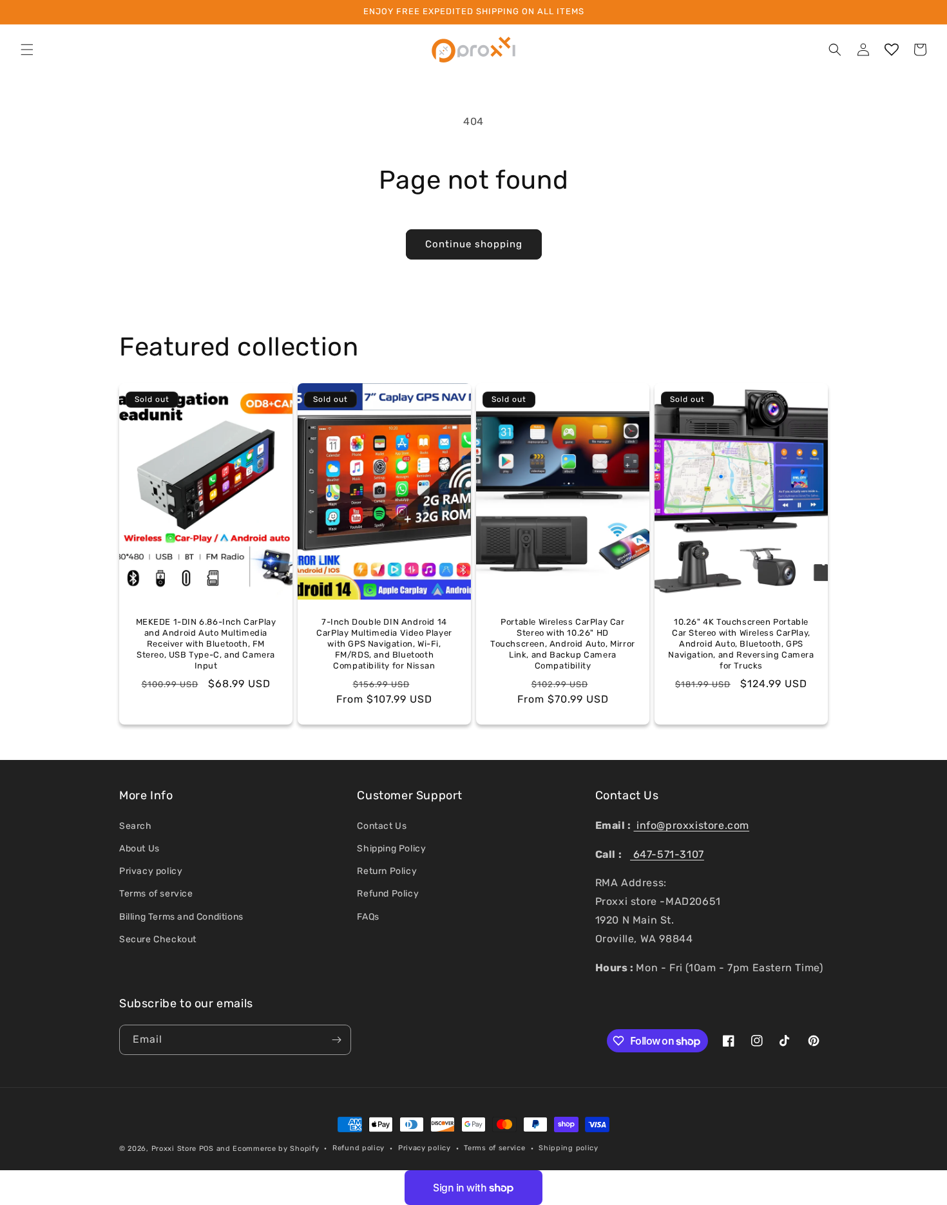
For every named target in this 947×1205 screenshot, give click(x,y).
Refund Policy (388, 893)
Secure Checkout (157, 939)
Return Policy (387, 871)
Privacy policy (150, 871)
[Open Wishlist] (891, 49)
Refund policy (358, 1148)
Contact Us (382, 826)
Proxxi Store (173, 1148)
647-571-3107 (667, 854)
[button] (27, 49)
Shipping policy (568, 1148)
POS (206, 1148)
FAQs (368, 916)
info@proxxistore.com (691, 825)
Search (135, 826)
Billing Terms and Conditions (181, 916)
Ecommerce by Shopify (276, 1148)
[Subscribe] (336, 1040)
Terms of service (156, 893)
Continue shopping (473, 244)
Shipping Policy (391, 848)
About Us (139, 848)
